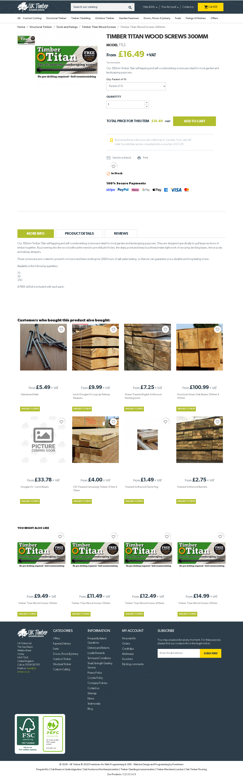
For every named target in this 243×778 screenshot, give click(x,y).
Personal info (129, 638)
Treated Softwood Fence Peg (141, 487)
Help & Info (149, 7)
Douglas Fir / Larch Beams (35, 487)
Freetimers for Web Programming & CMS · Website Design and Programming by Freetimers (136, 764)
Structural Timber (56, 18)
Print (142, 158)
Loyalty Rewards (96, 653)
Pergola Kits (42, 769)
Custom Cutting (32, 18)
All (18, 18)
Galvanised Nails (30, 394)
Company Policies (97, 683)
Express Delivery (62, 643)
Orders (126, 643)
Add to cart (194, 121)
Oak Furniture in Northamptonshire (101, 769)
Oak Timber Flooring (196, 769)
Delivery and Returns (98, 648)
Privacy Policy (95, 673)
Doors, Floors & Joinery (157, 18)
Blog (90, 709)
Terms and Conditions (99, 658)
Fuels (178, 18)
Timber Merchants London (170, 769)
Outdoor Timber (104, 18)
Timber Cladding (80, 18)
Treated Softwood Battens (192, 487)
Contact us (187, 7)
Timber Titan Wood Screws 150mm (91, 603)
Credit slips (128, 649)
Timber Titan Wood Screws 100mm (37, 603)
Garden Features (129, 18)
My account (133, 631)
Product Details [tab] (79, 233)
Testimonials (94, 703)
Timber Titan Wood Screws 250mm (197, 603)
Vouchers (127, 659)
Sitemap (92, 693)
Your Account (168, 7)
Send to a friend (118, 158)
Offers (214, 18)
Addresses (128, 654)
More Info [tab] (36, 233)
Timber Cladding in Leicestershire (137, 769)
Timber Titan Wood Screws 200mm (144, 603)
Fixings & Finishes (196, 18)
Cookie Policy (95, 678)
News (91, 698)
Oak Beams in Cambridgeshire (65, 769)
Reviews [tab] (121, 233)
